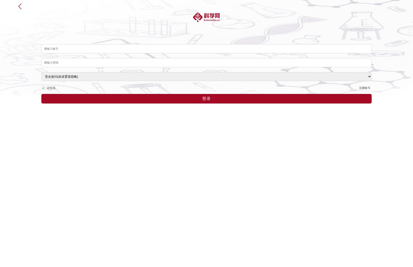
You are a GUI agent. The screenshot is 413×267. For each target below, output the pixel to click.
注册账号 (364, 88)
